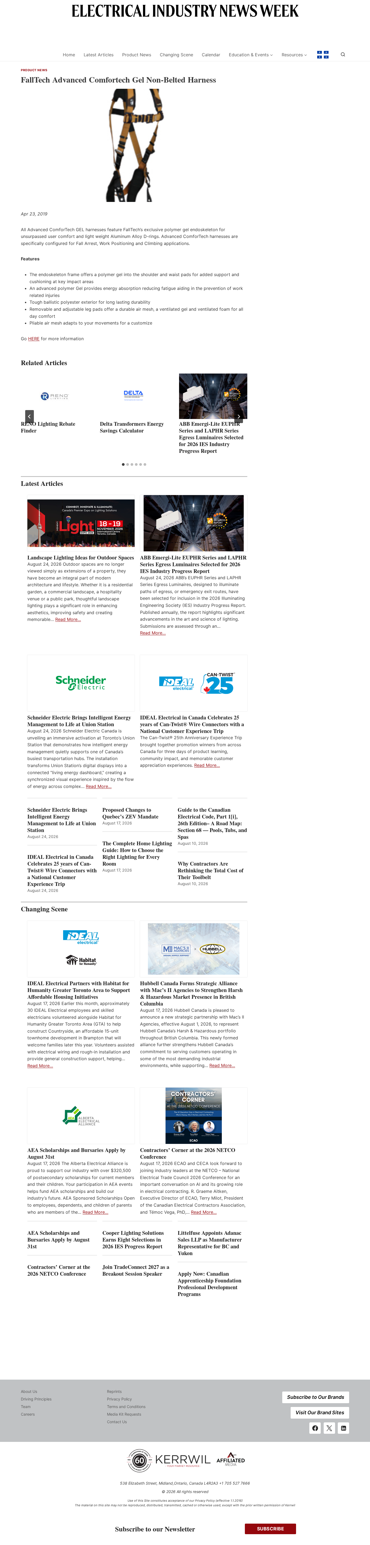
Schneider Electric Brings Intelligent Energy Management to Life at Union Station (79, 721)
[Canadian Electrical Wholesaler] (38, 54)
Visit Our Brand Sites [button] (320, 1412)
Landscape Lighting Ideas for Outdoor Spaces (80, 557)
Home (69, 54)
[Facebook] (315, 1428)
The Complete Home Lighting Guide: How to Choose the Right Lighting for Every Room (137, 853)
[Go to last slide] (29, 416)
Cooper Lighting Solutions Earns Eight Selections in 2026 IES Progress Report (133, 1239)
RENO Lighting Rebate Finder (48, 427)
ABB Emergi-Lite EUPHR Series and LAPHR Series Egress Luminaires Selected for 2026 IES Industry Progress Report (211, 437)
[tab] (123, 464)
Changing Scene (176, 54)
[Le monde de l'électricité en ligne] (323, 54)
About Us (29, 1391)
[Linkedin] (343, 1428)
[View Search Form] (343, 54)
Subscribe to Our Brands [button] (315, 1397)
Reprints (114, 1391)
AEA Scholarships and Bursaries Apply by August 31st (76, 1153)
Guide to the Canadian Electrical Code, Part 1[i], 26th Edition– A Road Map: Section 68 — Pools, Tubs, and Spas (212, 823)
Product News (136, 54)
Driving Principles (36, 1399)
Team (26, 1406)
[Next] (238, 416)
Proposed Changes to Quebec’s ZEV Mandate (130, 813)
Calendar (211, 54)
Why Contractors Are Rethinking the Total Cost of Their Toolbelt (211, 870)
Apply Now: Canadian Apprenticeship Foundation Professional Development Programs (209, 1283)
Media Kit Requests (124, 1414)
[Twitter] (329, 1428)
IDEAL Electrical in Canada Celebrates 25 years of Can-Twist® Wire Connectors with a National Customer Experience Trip (192, 724)
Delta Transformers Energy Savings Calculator (132, 427)
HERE (34, 338)
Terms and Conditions (126, 1406)
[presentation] (55, 396)
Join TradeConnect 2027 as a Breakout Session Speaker (135, 1270)
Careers (28, 1414)
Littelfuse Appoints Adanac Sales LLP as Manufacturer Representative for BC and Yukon (210, 1242)
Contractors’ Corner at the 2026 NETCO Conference (187, 1153)
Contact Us (117, 1421)
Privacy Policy (119, 1399)
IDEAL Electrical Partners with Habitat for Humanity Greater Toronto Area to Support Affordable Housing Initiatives (78, 990)
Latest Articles (98, 54)
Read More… (68, 619)
